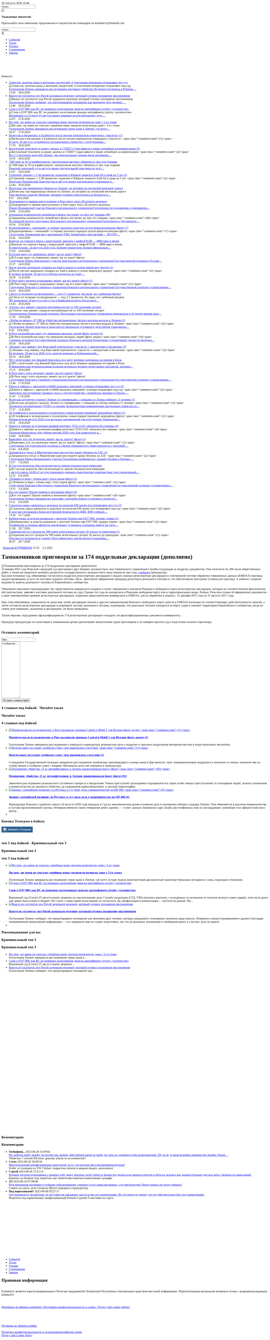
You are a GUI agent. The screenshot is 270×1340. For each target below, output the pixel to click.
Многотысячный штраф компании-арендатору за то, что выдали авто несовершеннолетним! (67, 1164)
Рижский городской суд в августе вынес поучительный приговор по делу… (56, 168)
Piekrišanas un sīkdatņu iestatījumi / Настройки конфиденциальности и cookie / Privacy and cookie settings (65, 1307)
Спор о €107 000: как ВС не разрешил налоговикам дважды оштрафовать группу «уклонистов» (69, 108)
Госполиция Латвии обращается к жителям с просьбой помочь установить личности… (63, 498)
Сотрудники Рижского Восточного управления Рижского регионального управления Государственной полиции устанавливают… (91, 485)
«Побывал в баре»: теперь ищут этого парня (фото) (43, 478)
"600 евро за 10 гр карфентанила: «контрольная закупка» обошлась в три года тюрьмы (63, 161)
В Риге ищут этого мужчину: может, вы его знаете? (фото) (45, 373)
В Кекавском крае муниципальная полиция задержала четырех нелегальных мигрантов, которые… (71, 366)
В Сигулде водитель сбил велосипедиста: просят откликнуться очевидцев (55, 465)
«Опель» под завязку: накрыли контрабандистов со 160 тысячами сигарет (55, 307)
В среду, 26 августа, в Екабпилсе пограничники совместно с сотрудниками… (57, 141)
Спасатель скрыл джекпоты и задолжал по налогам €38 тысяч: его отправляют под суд (65, 505)
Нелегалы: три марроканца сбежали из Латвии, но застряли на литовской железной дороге (66, 188)
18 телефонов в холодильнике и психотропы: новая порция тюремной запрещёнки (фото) (67, 412)
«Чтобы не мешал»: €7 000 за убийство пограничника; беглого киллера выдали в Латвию (67, 320)
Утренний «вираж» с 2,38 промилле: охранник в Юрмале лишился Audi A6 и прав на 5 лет (68, 175)
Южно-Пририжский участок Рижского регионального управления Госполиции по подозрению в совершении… (79, 208)
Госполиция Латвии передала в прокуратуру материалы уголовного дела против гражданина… (69, 326)
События (14, 39)
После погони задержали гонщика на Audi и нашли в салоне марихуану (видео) (61, 267)
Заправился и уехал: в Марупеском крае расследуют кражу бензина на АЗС (58, 452)
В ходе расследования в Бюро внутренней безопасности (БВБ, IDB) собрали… (58, 511)
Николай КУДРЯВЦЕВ (17, 547)
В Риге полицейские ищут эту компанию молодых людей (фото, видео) (56, 333)
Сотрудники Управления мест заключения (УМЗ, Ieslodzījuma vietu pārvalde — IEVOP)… (64, 234)
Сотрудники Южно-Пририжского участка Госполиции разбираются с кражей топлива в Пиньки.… (71, 459)
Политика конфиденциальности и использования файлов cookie (41, 1332)
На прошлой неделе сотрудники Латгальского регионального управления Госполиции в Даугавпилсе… (74, 221)
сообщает (144, 572)
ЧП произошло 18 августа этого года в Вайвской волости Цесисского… (54, 300)
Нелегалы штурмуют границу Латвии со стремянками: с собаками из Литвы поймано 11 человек (72, 399)
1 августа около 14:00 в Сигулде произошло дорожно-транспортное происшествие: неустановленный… (74, 472)
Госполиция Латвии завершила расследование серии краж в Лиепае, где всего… (59, 128)
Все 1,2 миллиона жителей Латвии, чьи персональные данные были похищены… (60, 155)
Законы (13, 52)
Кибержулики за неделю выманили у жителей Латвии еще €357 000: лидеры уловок (63, 518)
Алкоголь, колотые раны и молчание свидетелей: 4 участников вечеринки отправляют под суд (68, 82)
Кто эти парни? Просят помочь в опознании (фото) (43, 492)
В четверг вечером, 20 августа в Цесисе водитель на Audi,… (47, 274)
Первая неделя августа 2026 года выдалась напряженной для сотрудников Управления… (64, 419)
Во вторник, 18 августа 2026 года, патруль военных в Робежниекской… (54, 353)
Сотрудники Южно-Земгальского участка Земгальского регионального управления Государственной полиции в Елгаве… (85, 260)
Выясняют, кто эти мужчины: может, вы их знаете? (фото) (47, 439)
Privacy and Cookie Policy (17, 1335)
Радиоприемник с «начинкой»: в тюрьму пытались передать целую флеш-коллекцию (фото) (68, 227)
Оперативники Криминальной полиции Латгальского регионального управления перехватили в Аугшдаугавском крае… (85, 313)
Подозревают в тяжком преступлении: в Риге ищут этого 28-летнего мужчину (58, 201)
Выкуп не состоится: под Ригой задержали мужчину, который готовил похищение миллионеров (69, 95)
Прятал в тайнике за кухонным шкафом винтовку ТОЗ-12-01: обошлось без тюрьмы (63, 426)
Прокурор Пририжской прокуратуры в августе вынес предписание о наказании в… (61, 181)
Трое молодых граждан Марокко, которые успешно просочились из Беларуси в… (60, 194)
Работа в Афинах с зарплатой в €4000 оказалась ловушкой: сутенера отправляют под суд (66, 386)
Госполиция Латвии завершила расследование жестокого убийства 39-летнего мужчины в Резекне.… (72, 89)
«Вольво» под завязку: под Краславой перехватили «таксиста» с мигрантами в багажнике (67, 346)
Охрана (13, 46)
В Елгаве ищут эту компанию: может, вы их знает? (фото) (45, 254)
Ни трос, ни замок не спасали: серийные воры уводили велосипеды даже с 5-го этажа (63, 122)
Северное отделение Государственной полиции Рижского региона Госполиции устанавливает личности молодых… (82, 340)
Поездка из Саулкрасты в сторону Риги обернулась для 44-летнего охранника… (59, 538)
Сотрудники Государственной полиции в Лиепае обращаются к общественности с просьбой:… (68, 445)
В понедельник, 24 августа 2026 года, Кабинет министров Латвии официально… (60, 247)
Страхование (17, 49)
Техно (12, 42)
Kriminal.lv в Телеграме (19, 829)
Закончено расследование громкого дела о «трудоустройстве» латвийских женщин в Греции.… (69, 392)
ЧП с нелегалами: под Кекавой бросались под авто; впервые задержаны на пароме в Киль (65, 359)
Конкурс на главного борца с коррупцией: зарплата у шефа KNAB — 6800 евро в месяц (64, 241)
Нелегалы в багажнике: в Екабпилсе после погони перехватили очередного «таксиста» (66, 135)
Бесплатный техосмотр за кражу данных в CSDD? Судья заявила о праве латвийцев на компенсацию (74, 148)
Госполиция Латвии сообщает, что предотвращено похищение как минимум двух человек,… (67, 102)
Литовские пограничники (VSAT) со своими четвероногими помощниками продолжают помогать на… (74, 406)
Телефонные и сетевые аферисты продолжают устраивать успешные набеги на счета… (63, 525)
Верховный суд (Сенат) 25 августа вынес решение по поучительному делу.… (57, 115)
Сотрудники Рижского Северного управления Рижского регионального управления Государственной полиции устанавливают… (90, 287)
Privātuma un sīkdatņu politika (19, 1325)
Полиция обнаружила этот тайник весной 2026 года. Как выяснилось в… (55, 432)
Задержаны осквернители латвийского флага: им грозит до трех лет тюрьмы (59, 214)
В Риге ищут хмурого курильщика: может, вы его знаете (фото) (50, 280)
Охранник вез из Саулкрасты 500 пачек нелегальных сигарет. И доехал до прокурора (64, 531)
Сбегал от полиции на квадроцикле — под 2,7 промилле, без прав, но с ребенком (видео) (65, 293)
